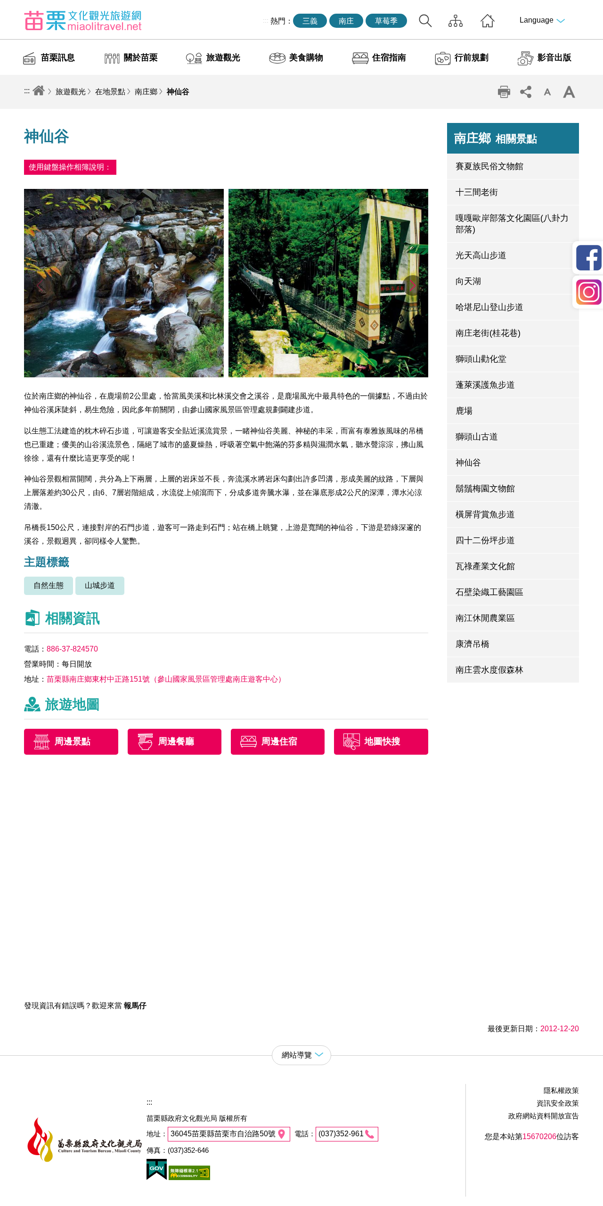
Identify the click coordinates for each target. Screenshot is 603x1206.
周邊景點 (72, 742)
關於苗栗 (141, 57)
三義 (310, 21)
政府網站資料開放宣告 (543, 1116)
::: (266, 20)
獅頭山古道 (477, 436)
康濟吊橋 (472, 644)
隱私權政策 (561, 1090)
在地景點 (110, 92)
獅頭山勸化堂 (481, 359)
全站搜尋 (425, 20)
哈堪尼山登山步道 (489, 307)
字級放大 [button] (569, 91)
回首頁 (487, 20)
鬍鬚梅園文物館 (485, 488)
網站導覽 (455, 20)
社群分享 (525, 91)
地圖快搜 (382, 742)
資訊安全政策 (558, 1103)
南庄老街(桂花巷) (488, 333)
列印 (504, 91)
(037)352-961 (341, 1134)
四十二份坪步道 (485, 540)
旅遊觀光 (223, 57)
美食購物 (306, 57)
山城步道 (100, 585)
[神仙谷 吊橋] (328, 375)
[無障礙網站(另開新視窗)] (188, 1177)
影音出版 (554, 57)
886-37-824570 (72, 649)
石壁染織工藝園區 (489, 592)
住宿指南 (389, 57)
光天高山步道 (481, 255)
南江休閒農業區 (485, 618)
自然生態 (48, 585)
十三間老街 (477, 192)
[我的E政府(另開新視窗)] (157, 1177)
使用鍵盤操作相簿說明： (70, 167)
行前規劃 (472, 57)
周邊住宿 (279, 742)
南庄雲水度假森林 (489, 670)
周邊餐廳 (176, 742)
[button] (413, 285)
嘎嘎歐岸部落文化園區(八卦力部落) (512, 223)
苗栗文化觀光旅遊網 (83, 20)
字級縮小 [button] (547, 91)
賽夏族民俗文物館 (489, 166)
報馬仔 (135, 1006)
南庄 (346, 21)
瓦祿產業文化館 (485, 566)
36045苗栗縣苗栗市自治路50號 (223, 1134)
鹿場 (464, 411)
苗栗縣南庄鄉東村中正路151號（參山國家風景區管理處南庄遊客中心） (166, 679)
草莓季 (386, 21)
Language (537, 20)
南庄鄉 (146, 92)
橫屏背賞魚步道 (485, 514)
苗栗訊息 (58, 57)
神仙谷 (178, 92)
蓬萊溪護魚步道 (485, 385)
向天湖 (468, 281)
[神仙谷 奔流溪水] (124, 375)
